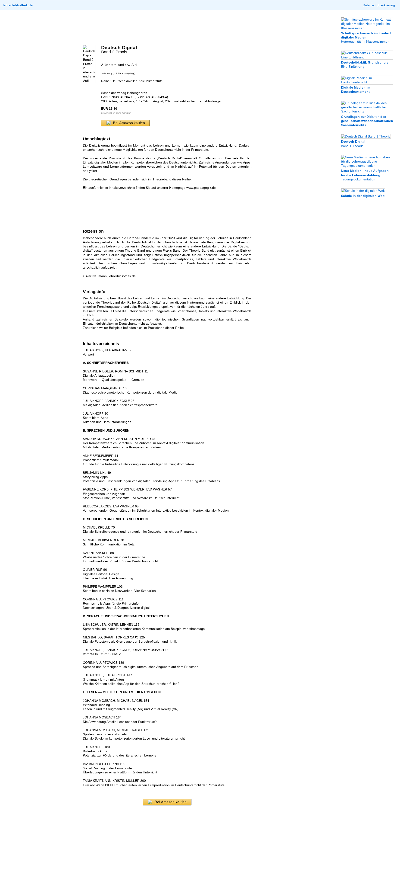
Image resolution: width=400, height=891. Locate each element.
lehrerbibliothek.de (18, 5)
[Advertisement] (167, 27)
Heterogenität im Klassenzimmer (366, 37)
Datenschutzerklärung (379, 5)
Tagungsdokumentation (365, 175)
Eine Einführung (364, 64)
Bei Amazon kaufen (129, 123)
